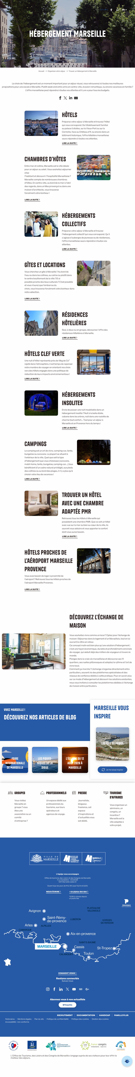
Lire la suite (69, 143)
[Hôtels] (103, 10)
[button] (117, 10)
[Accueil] (101, 10)
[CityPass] (105, 10)
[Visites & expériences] (107, 10)
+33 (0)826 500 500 (78, 891)
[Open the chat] (127, 1061)
